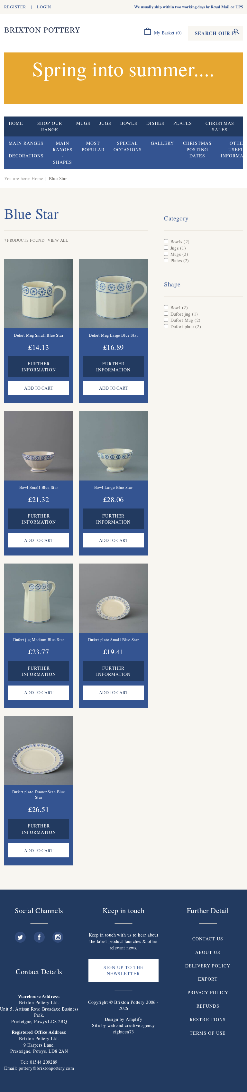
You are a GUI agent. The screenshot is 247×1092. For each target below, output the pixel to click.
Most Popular (93, 146)
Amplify (134, 1019)
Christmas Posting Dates (197, 149)
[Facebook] (39, 935)
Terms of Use (208, 1033)
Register (15, 7)
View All (58, 240)
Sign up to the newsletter (123, 970)
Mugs (83, 123)
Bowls (128, 123)
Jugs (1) (178, 248)
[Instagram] (57, 935)
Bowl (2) (179, 307)
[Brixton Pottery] (42, 30)
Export (208, 979)
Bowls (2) (180, 241)
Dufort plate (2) (185, 326)
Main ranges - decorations (26, 149)
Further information (39, 366)
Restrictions (208, 1019)
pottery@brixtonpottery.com (46, 1068)
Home (16, 123)
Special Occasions (128, 146)
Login (44, 7)
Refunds (208, 1006)
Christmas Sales (220, 126)
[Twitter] (20, 935)
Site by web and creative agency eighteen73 (123, 1028)
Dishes (155, 123)
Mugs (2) (179, 254)
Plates (182, 123)
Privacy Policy (208, 992)
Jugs (105, 123)
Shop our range (49, 126)
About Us (207, 952)
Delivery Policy (207, 966)
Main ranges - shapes (63, 152)
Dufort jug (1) (184, 314)
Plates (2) (179, 260)
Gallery (162, 143)
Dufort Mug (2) (185, 320)
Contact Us (207, 939)
